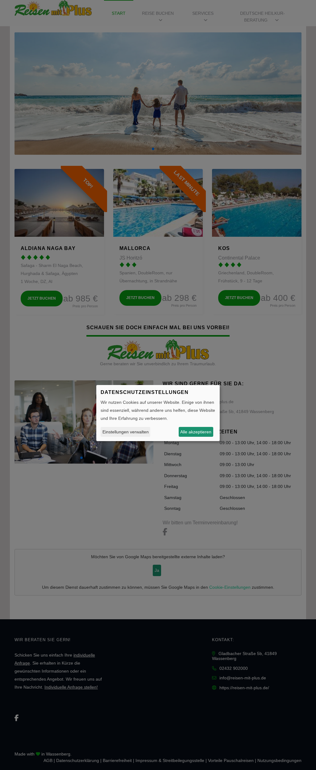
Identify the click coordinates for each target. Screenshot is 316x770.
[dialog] (158, 413)
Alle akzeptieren (195, 431)
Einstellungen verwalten (125, 431)
